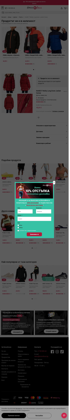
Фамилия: (39, 208)
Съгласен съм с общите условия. (27, 230)
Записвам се (34, 234)
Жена (21, 227)
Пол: (19, 223)
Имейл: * (20, 215)
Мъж (20, 225)
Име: (19, 208)
